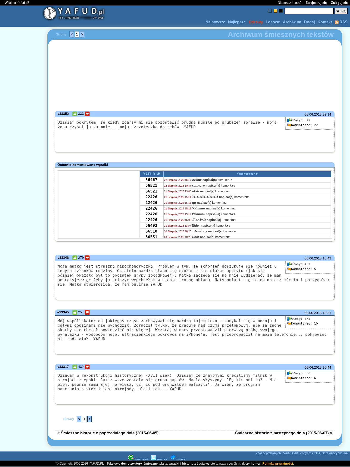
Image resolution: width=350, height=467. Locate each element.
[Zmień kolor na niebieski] (270, 11)
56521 (151, 185)
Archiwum (292, 22)
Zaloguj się (339, 3)
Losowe (273, 22)
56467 (151, 180)
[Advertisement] (21, 233)
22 (304, 125)
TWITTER (162, 459)
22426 (151, 197)
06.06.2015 (313, 114)
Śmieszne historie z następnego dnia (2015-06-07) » (283, 433)
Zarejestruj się (316, 3)
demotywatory (131, 463)
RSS (343, 22)
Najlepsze (237, 22)
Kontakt (325, 22)
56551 (151, 237)
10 (304, 323)
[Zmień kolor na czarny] (281, 11)
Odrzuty (256, 22)
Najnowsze (215, 22)
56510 (151, 231)
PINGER (180, 459)
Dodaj (309, 22)
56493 (151, 225)
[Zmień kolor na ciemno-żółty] (275, 11)
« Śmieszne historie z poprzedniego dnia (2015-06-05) (108, 433)
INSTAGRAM (141, 459)
